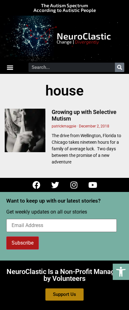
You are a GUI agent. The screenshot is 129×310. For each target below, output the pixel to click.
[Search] (119, 67)
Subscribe (23, 243)
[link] (121, 272)
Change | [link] (78, 41)
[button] (10, 67)
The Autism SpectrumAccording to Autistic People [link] (65, 8)
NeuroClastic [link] (84, 35)
